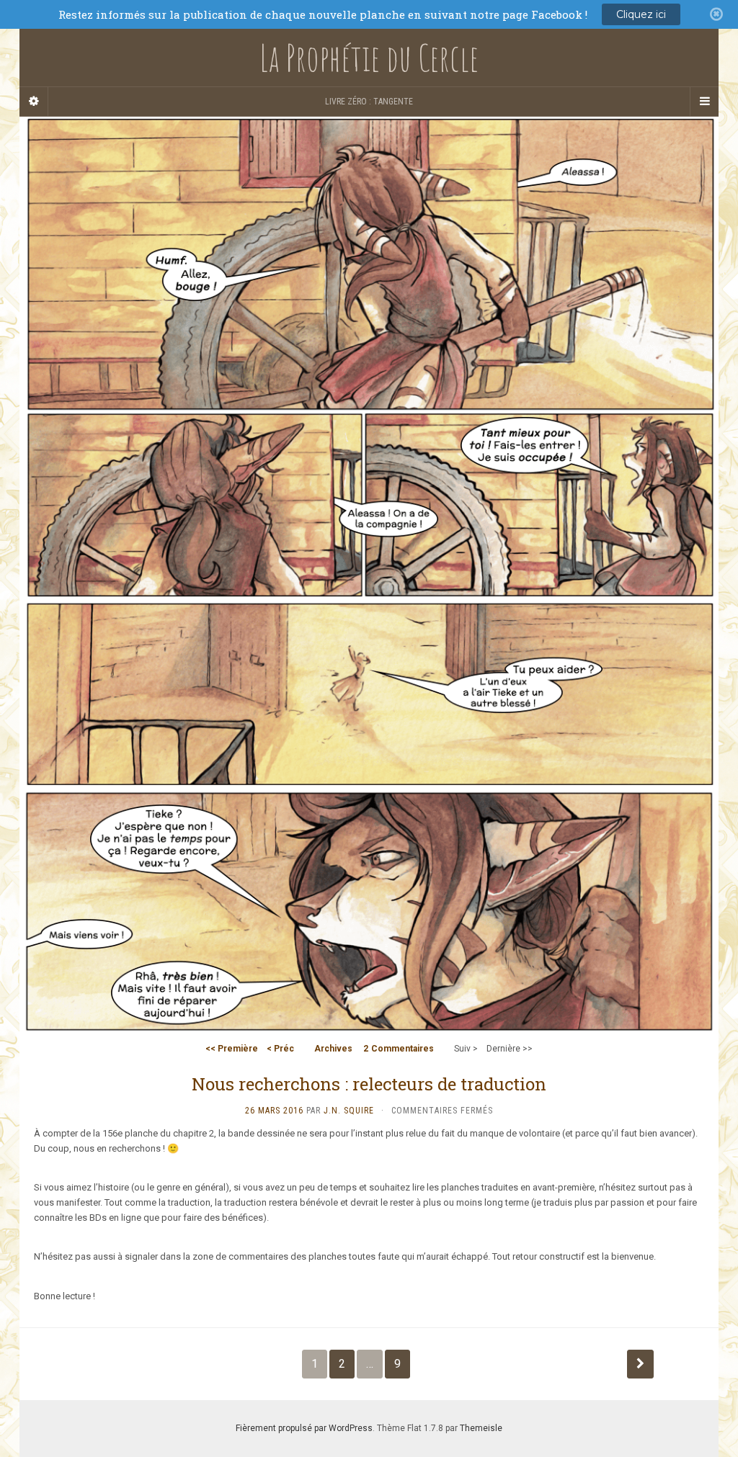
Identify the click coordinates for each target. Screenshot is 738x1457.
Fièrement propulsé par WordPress (304, 1428)
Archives (333, 1049)
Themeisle (481, 1428)
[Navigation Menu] (704, 101)
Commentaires (398, 1049)
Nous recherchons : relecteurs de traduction (369, 1083)
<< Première (231, 1049)
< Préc (280, 1049)
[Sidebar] (33, 101)
